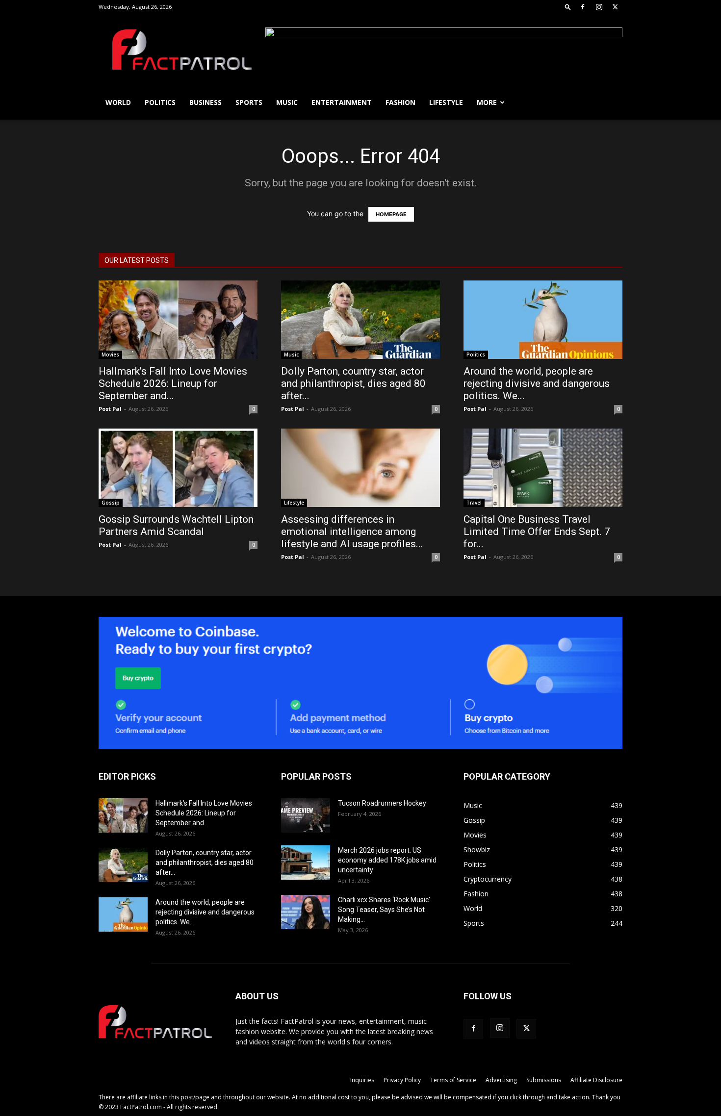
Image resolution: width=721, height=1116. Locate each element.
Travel (474, 502)
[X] (615, 7)
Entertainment (341, 102)
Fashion (400, 102)
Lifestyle (446, 102)
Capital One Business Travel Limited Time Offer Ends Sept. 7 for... (537, 531)
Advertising (501, 1080)
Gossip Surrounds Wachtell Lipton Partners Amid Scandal (176, 525)
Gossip (111, 502)
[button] (568, 6)
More (487, 102)
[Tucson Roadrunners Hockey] (305, 815)
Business (205, 102)
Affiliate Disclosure (596, 1080)
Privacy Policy (402, 1080)
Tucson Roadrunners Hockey (382, 803)
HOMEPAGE (391, 214)
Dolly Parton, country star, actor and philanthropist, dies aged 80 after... (353, 383)
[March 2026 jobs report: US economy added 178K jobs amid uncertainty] (305, 862)
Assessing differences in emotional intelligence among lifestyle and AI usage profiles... (352, 531)
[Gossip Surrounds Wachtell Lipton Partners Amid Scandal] (178, 468)
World (118, 102)
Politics (160, 102)
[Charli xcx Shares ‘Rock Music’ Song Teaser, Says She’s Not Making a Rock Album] (305, 912)
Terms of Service (453, 1080)
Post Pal (110, 408)
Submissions (543, 1080)
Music (287, 102)
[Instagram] (599, 7)
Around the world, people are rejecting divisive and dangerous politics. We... (537, 383)
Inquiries (362, 1080)
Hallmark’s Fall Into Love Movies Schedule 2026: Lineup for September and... (173, 383)
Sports (248, 102)
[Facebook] (582, 7)
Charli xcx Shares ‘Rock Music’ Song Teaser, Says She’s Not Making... (384, 909)
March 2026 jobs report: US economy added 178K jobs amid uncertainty (387, 860)
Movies (110, 354)
